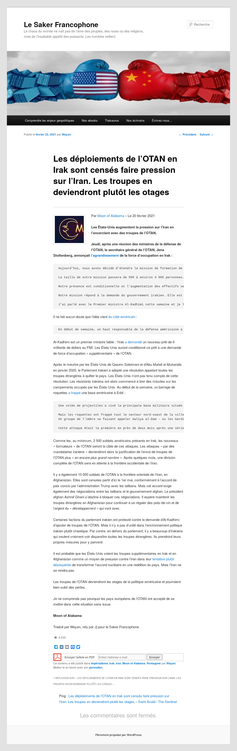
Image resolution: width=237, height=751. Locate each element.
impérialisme (99, 663)
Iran (118, 663)
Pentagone (154, 663)
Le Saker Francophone (61, 24)
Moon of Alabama (110, 215)
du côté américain (121, 316)
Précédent (187, 134)
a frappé (74, 392)
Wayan (66, 134)
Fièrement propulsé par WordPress (118, 735)
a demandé (133, 341)
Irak (112, 663)
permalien (95, 667)
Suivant (206, 134)
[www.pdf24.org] (57, 657)
